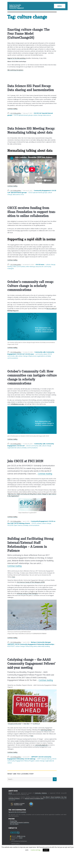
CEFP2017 (10, 644)
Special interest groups (19, 192)
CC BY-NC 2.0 (36, 723)
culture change (38, 115)
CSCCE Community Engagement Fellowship (29, 644)
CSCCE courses (36, 523)
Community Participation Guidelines (19, 822)
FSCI (8, 478)
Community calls (40, 352)
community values (41, 354)
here (32, 736)
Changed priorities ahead (14, 723)
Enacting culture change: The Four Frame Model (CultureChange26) (28, 33)
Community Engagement (42, 190)
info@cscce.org (21, 836)
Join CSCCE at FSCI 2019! (25, 461)
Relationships (49, 644)
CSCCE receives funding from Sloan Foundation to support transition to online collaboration (31, 212)
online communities (19, 266)
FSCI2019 (10, 525)
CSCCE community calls (33, 446)
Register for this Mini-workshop (16, 58)
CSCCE (12, 6)
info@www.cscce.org (17, 404)
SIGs (22, 194)
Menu (59, 6)
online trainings (30, 266)
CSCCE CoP (38, 113)
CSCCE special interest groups (23, 115)
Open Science (18, 525)
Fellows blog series (31, 646)
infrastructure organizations (36, 356)
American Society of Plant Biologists (27, 593)
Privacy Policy (13, 821)
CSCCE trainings (19, 523)
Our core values (14, 824)
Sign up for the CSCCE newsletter (17, 812)
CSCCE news (40, 264)
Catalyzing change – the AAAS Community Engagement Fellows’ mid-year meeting (31, 663)
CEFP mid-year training (44, 759)
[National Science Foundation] (31, 804)
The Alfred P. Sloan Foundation (52, 797)
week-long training (46, 730)
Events (27, 523)
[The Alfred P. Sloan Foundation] (17, 804)
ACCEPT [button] (46, 850)
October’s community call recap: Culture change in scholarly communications (30, 286)
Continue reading (12, 109)
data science (47, 115)
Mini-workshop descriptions (15, 70)
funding (9, 266)
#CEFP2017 (11, 646)
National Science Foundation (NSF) (34, 798)
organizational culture (14, 448)
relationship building (43, 646)
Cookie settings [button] (35, 850)
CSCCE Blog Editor (15, 113)
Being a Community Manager (41, 642)
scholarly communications (29, 448)
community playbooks (41, 745)
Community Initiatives (41, 793)
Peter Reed (26, 723)
